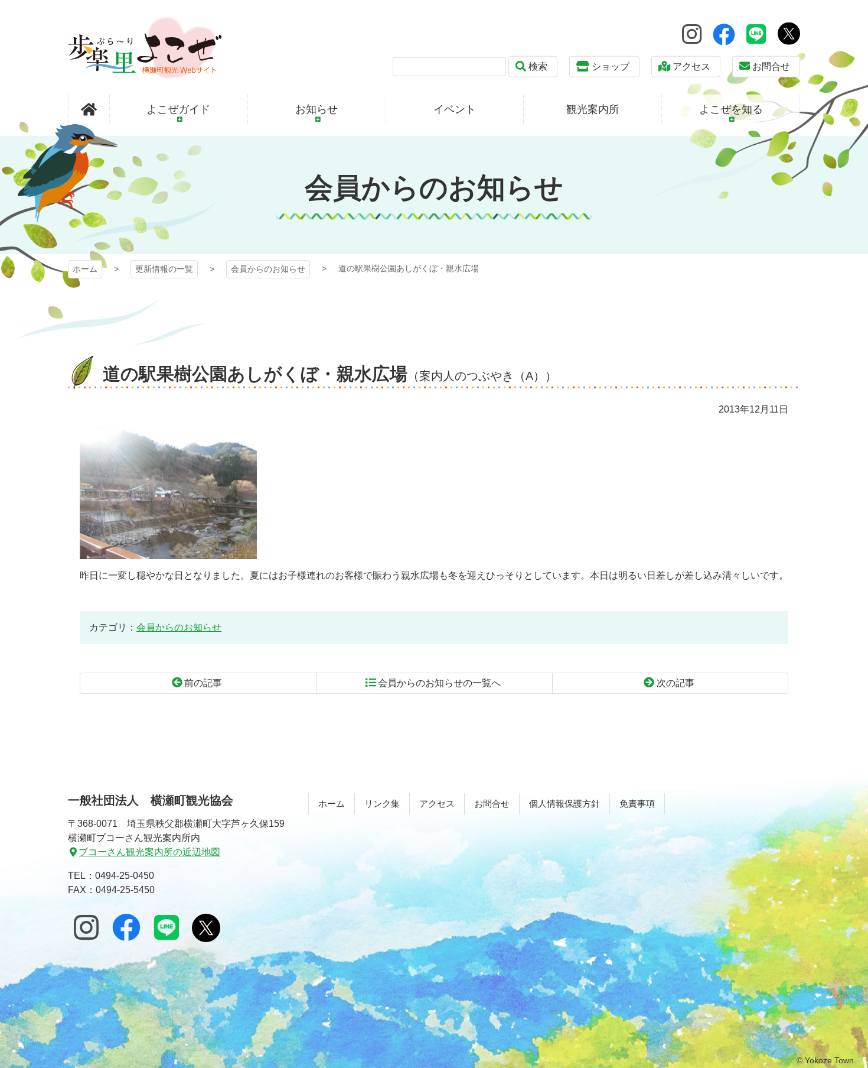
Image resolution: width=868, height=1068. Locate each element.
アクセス (691, 66)
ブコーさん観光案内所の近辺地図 (149, 852)
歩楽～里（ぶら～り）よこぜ (145, 47)
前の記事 (203, 683)
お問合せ (771, 66)
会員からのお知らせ (268, 269)
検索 (537, 66)
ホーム (85, 269)
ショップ (610, 66)
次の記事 (675, 683)
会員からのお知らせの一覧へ (439, 683)
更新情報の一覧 (164, 269)
